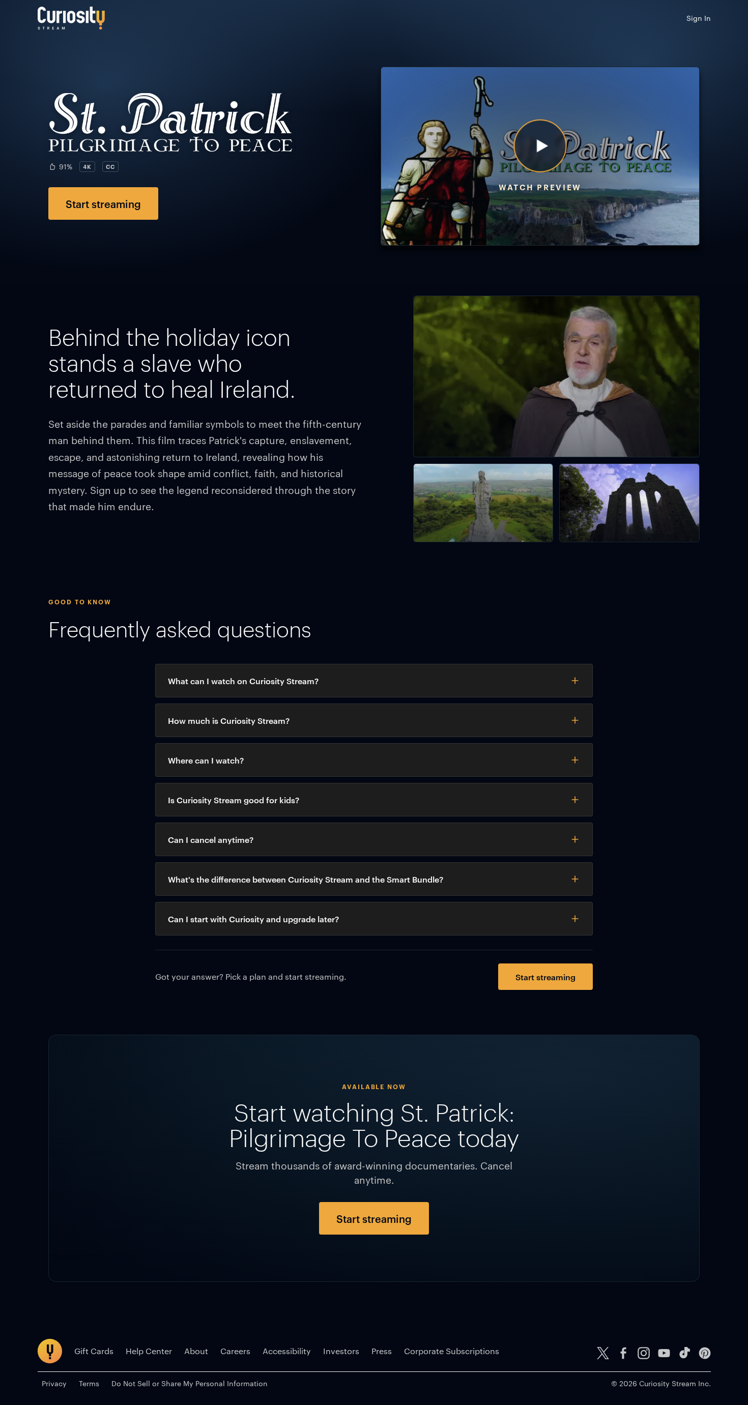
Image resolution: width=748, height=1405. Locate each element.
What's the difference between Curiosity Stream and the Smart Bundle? (305, 879)
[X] (603, 1353)
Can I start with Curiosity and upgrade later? (253, 918)
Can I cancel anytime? (210, 839)
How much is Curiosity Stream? (229, 720)
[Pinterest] (705, 1353)
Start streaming (103, 203)
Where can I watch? (206, 760)
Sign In (698, 18)
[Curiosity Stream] (71, 18)
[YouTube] (664, 1353)
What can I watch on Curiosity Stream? (243, 680)
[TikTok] (684, 1353)
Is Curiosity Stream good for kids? (233, 799)
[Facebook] (623, 1353)
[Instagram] (644, 1353)
